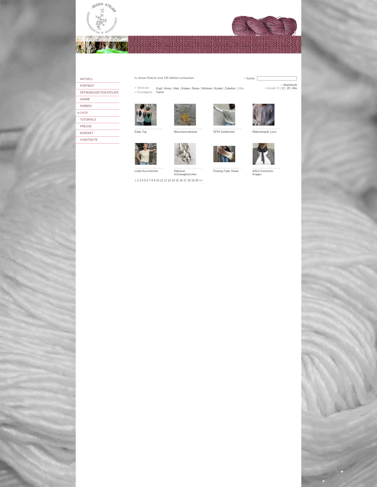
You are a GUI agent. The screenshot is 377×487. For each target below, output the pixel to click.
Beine (195, 88)
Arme (167, 88)
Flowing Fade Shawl (225, 171)
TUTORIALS (88, 119)
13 (169, 180)
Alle (294, 88)
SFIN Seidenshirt (224, 131)
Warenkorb (290, 85)
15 (177, 180)
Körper (186, 88)
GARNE (85, 99)
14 (173, 180)
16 (181, 180)
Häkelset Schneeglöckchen (185, 172)
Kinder (218, 88)
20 (288, 88)
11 (161, 180)
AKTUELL (86, 79)
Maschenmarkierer (185, 131)
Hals (176, 88)
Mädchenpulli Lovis (264, 131)
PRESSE (86, 126)
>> (201, 180)
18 (188, 180)
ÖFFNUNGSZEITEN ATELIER (99, 92)
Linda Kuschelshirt (146, 171)
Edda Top (141, 131)
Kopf (159, 88)
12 (282, 88)
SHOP (84, 112)
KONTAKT (86, 133)
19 (192, 180)
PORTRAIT (87, 85)
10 (157, 180)
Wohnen (207, 88)
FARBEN (85, 106)
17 (185, 180)
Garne (160, 92)
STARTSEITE (89, 139)
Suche (250, 78)
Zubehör (230, 88)
